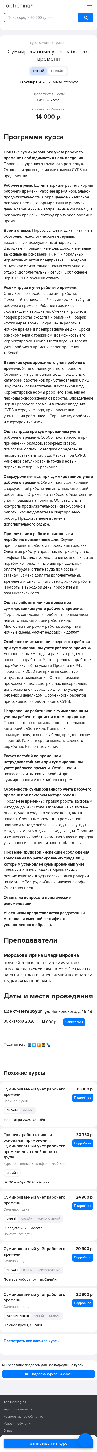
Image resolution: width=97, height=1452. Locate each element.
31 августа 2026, (23, 1228)
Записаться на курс (48, 1443)
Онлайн (57, 71)
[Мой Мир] (44, 1044)
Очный (38, 71)
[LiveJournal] (48, 1044)
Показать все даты (18, 1234)
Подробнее (82, 1098)
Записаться (74, 1022)
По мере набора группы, (30, 1279)
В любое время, (23, 1325)
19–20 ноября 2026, (26, 1182)
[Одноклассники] (39, 1044)
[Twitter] (34, 1044)
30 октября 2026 (33, 82)
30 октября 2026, (24, 1120)
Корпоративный (49, 1218)
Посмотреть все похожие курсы (31, 1340)
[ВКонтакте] (30, 1044)
